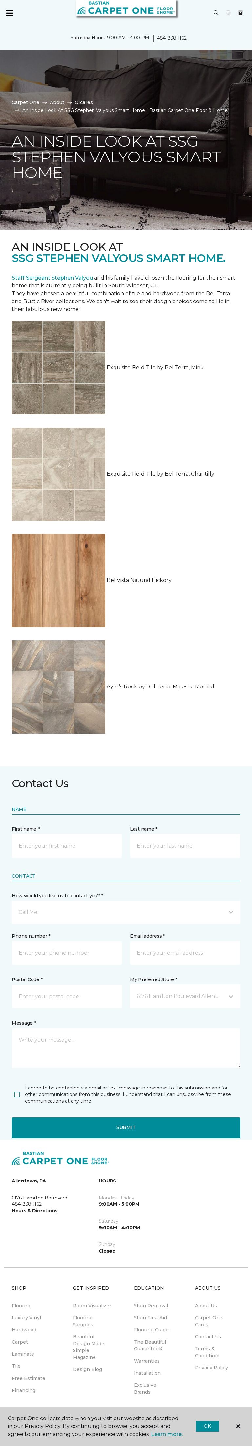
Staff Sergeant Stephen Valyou (52, 278)
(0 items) (240, 12)
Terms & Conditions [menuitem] (208, 1352)
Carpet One (25, 102)
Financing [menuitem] (23, 1390)
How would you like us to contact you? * (57, 895)
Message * (23, 1023)
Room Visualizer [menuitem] (92, 1306)
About (57, 102)
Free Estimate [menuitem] (28, 1378)
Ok (207, 1426)
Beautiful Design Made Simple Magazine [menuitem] (88, 1347)
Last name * (143, 829)
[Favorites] (228, 13)
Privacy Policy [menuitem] (211, 1368)
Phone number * (31, 936)
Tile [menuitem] (16, 1366)
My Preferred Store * (153, 979)
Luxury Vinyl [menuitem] (26, 1318)
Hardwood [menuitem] (24, 1330)
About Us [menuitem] (206, 1306)
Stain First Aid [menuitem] (150, 1318)
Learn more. (167, 1434)
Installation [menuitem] (147, 1373)
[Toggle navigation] (9, 13)
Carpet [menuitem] (20, 1342)
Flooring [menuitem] (22, 1306)
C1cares (84, 102)
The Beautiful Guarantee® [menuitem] (150, 1345)
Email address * (147, 936)
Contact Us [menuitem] (208, 1337)
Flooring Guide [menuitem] (151, 1330)
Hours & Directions (34, 1211)
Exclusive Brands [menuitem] (145, 1388)
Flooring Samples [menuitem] (83, 1321)
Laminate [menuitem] (23, 1354)
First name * (26, 829)
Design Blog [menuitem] (87, 1369)
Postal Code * (27, 979)
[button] (216, 13)
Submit (126, 1127)
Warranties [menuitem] (147, 1361)
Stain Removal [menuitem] (151, 1306)
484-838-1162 (172, 38)
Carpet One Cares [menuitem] (208, 1321)
